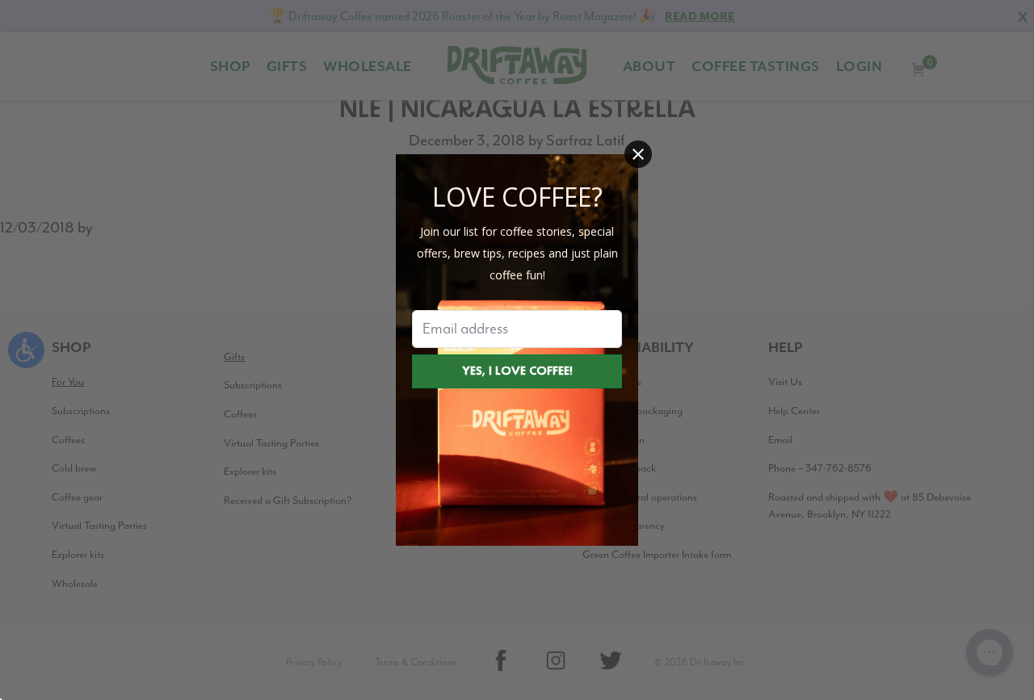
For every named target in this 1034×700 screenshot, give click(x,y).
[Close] (638, 154)
